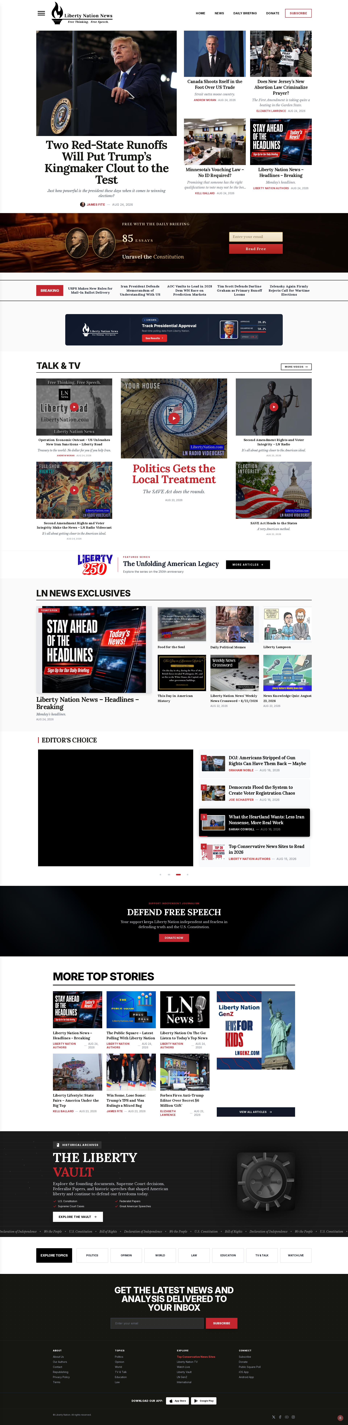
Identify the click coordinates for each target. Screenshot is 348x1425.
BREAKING (50, 290)
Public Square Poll (250, 1366)
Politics (119, 1356)
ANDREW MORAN (205, 100)
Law (117, 1382)
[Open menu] (41, 13)
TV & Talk (121, 1371)
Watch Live (183, 1366)
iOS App (244, 1371)
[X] (274, 1417)
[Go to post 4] (187, 875)
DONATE (272, 13)
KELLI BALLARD (205, 193)
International (184, 1382)
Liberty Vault (184, 1371)
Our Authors (60, 1361)
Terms (56, 1382)
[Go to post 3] (177, 875)
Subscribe (221, 1323)
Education (121, 1377)
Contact (57, 1366)
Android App (246, 1377)
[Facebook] (280, 1417)
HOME (200, 13)
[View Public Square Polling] (174, 329)
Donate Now (174, 937)
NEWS (219, 13)
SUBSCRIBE (298, 13)
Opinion (119, 1361)
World (118, 1366)
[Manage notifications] (340, 1418)
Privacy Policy (61, 1377)
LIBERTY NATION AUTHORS (271, 188)
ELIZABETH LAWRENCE (271, 110)
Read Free (256, 248)
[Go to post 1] (160, 875)
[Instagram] (293, 1417)
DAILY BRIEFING (245, 13)
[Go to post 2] (169, 875)
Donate (243, 1361)
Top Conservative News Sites (196, 1356)
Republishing (60, 1371)
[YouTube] (287, 1417)
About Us (58, 1356)
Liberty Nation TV (187, 1361)
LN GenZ (182, 1377)
